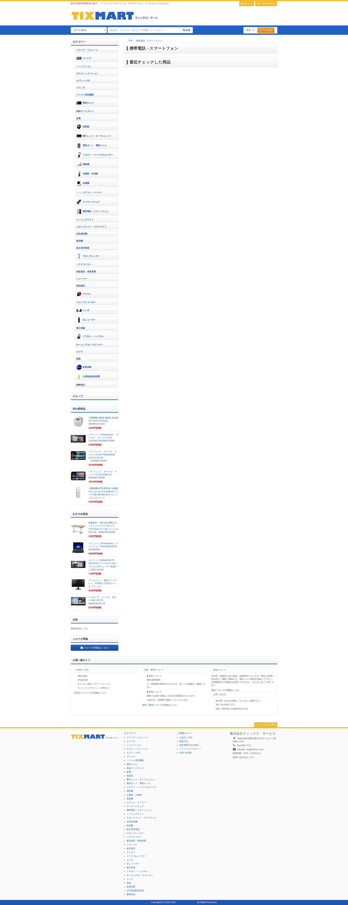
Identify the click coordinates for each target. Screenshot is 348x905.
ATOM (188, 752)
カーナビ (87, 58)
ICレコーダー (89, 320)
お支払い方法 (185, 737)
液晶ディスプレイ (85, 111)
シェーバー (81, 278)
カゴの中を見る (267, 3)
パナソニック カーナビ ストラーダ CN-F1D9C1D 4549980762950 (102, 474)
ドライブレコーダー (86, 302)
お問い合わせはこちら (243, 757)
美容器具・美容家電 (86, 271)
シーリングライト (85, 219)
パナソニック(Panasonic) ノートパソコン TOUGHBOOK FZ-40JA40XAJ (103, 546)
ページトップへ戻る (266, 724)
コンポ (86, 310)
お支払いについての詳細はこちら (90, 693)
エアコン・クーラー (92, 192)
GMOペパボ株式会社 (186, 902)
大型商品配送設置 (91, 376)
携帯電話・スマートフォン (149, 40)
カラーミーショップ (140, 902)
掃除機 (86, 164)
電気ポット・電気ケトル (95, 145)
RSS (181, 752)
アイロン (87, 294)
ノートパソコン (84, 66)
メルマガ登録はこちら (96, 647)
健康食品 (80, 385)
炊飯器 (86, 126)
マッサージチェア (91, 202)
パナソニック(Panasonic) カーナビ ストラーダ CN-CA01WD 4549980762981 (103, 437)
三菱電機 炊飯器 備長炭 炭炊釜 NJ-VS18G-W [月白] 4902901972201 (103, 420)
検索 (187, 30)
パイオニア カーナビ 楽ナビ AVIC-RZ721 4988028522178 (102, 600)
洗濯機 (86, 183)
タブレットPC (83, 80)
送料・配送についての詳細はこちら (159, 705)
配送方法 (183, 741)
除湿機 (79, 241)
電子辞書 (80, 328)
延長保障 (87, 367)
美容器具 (80, 285)
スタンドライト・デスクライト (91, 226)
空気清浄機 (81, 233)
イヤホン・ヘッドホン (93, 336)
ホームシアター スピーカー (89, 344)
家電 (78, 118)
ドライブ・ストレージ (87, 50)
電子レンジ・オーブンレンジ (97, 136)
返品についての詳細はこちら (225, 690)
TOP (130, 40)
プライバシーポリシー (190, 749)
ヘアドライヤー (84, 264)
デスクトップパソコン (87, 73)
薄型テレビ (88, 103)
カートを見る (265, 30)
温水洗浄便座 (82, 248)
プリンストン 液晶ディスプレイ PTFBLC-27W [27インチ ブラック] (102, 583)
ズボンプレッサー (91, 256)
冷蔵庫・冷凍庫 (90, 173)
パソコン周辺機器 (85, 94)
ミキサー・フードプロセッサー (98, 155)
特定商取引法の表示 (189, 745)
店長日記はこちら (79, 628)
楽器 (78, 358)
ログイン (247, 3)
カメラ (79, 351)
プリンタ (80, 87)
